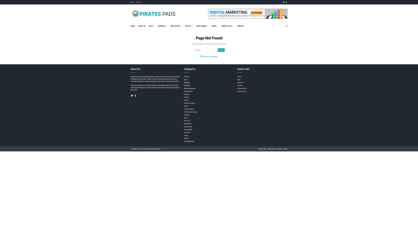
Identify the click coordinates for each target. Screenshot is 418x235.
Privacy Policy (242, 88)
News (214, 26)
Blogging (187, 82)
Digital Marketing (189, 88)
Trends (186, 138)
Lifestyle (187, 115)
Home (133, 26)
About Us (142, 26)
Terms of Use (226, 26)
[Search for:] (204, 50)
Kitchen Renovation (190, 112)
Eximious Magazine (154, 149)
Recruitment (188, 127)
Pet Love (187, 121)
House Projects (189, 109)
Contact (138, 2)
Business (161, 26)
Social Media (201, 26)
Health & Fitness (189, 103)
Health (188, 26)
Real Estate (175, 26)
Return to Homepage (210, 56)
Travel (186, 135)
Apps (185, 80)
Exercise (187, 94)
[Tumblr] (286, 2)
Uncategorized (189, 141)
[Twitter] (284, 2)
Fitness (186, 97)
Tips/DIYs (187, 132)
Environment (188, 91)
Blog (132, 2)
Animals (186, 77)
